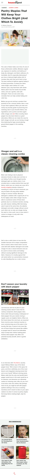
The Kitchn (16, 363)
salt (14, 114)
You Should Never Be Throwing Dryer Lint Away (7, 441)
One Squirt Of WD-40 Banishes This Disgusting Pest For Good (7, 463)
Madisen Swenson (7, 25)
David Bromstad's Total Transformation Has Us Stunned (22, 441)
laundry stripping (6, 187)
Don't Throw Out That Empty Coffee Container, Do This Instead (22, 463)
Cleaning (4, 7)
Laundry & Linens (13, 7)
